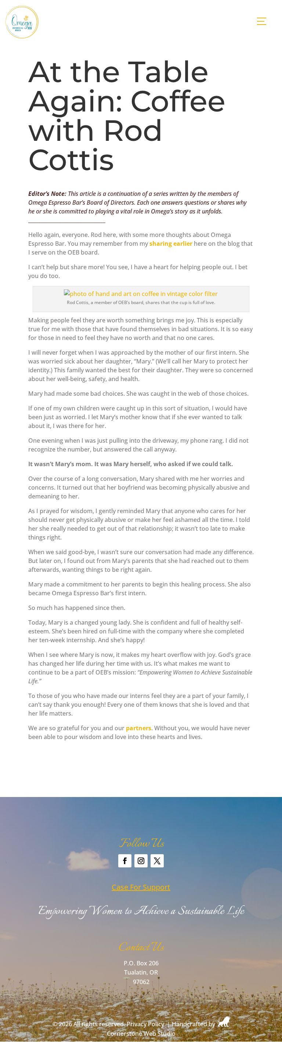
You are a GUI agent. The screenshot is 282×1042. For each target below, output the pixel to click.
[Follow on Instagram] (141, 860)
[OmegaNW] (22, 36)
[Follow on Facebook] (124, 860)
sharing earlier (170, 244)
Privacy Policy (145, 1024)
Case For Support (141, 887)
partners (138, 728)
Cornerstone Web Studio (141, 1034)
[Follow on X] (157, 860)
